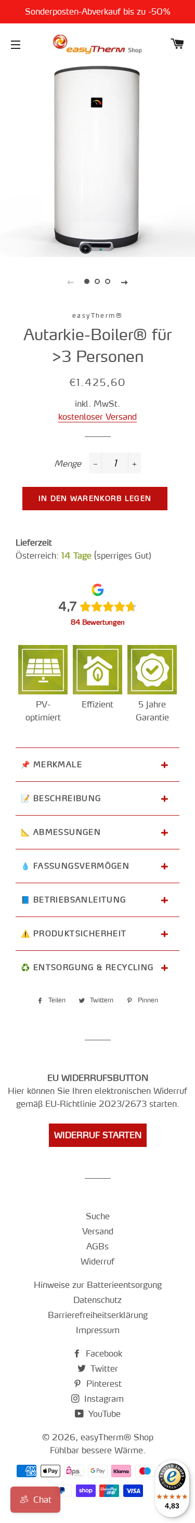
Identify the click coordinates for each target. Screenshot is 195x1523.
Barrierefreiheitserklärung (98, 1315)
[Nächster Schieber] (124, 281)
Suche (98, 1216)
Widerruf (97, 1261)
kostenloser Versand (97, 416)
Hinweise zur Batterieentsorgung (98, 1285)
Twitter (103, 1368)
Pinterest (103, 1383)
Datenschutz (97, 1300)
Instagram (103, 1398)
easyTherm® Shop (117, 1437)
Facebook (102, 1353)
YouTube (103, 1414)
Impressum (98, 1330)
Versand (97, 1231)
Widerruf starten (97, 1135)
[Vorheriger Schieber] (70, 281)
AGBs (97, 1246)
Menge (67, 463)
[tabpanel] (97, 159)
